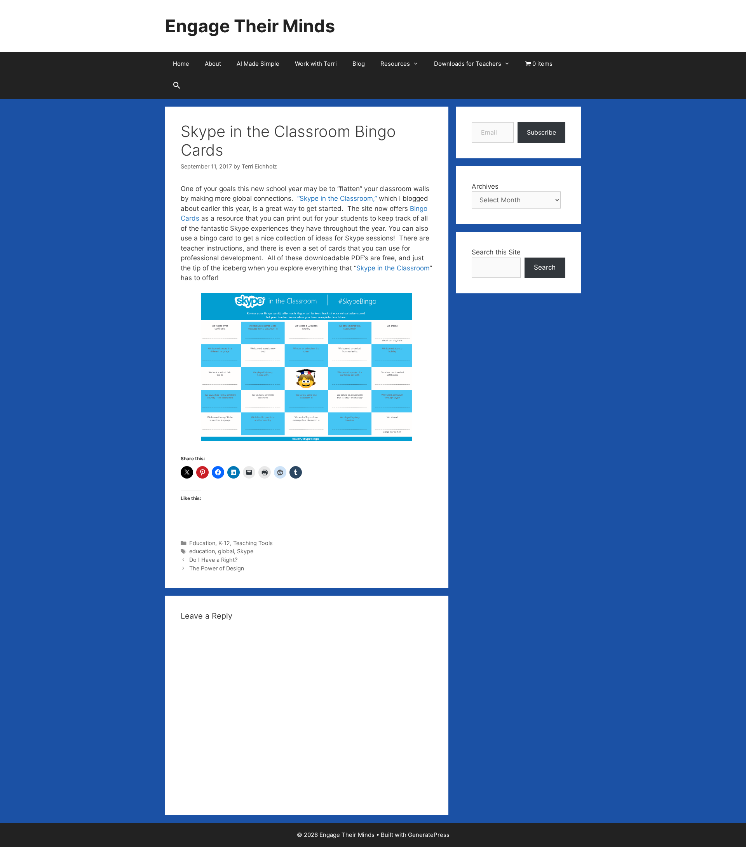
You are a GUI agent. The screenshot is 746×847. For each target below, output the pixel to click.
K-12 (224, 543)
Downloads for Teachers (467, 63)
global (226, 551)
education (202, 551)
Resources (395, 63)
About (213, 63)
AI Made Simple (258, 63)
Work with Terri (316, 63)
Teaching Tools (253, 543)
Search (545, 267)
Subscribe (541, 132)
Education (202, 543)
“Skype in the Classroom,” (337, 198)
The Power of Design (216, 568)
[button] (176, 87)
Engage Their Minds (250, 26)
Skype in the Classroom (393, 268)
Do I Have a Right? (213, 559)
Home (181, 63)
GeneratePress (429, 834)
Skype (245, 551)
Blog (358, 63)
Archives (485, 186)
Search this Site (496, 252)
